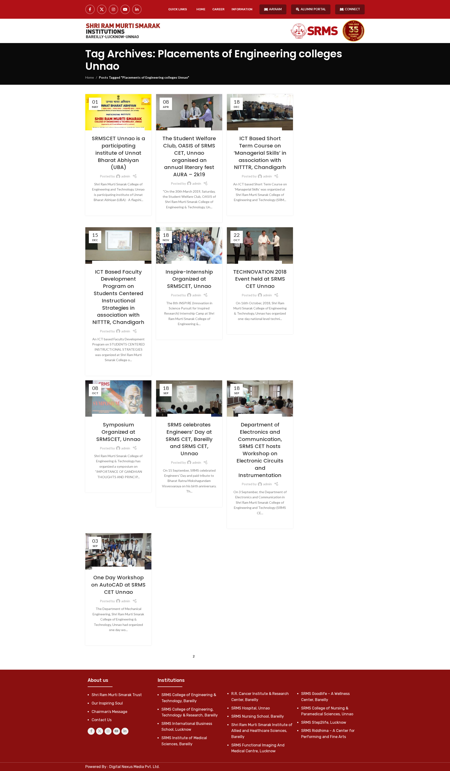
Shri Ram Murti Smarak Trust (117, 695)
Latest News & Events (118, 130)
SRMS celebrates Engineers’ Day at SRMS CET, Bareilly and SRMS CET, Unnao (189, 439)
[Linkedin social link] (137, 9)
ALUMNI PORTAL (313, 9)
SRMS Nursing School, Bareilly (257, 716)
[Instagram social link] (113, 9)
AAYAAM (275, 9)
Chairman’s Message (109, 711)
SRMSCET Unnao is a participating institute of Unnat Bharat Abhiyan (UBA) (118, 153)
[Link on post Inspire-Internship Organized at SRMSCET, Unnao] (189, 245)
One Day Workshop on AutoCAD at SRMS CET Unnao (118, 585)
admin (125, 176)
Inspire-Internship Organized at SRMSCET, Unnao (189, 279)
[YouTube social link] (125, 9)
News (138, 130)
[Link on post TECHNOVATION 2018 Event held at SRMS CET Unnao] (260, 245)
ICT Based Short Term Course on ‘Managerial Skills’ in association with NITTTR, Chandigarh (260, 153)
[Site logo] (122, 31)
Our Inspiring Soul (107, 703)
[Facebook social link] (90, 9)
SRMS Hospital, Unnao (250, 708)
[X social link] (101, 9)
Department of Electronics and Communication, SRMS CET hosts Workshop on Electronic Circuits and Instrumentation (259, 450)
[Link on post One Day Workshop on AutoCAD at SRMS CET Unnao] (118, 551)
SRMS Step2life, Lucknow (323, 722)
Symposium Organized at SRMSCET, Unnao (118, 432)
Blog (98, 130)
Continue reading (118, 207)
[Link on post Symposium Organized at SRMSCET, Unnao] (118, 398)
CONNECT (352, 9)
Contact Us (102, 720)
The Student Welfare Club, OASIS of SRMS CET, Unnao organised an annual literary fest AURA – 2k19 (189, 156)
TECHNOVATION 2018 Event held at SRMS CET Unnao (260, 279)
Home (89, 77)
